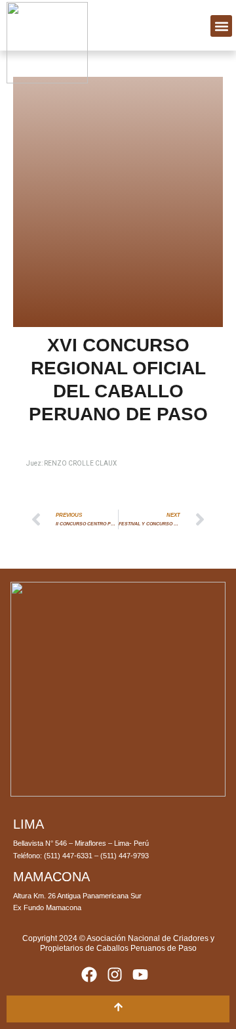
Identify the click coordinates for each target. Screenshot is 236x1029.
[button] (221, 26)
